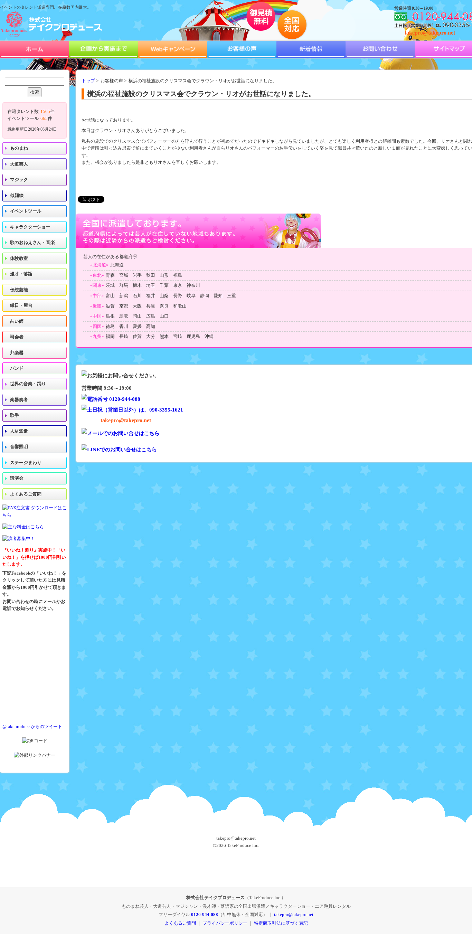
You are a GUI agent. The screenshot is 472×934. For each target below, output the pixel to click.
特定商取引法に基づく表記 (281, 923)
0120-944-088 (204, 914)
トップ (88, 80)
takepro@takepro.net (430, 33)
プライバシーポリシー (224, 923)
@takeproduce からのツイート (32, 726)
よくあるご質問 (25, 494)
